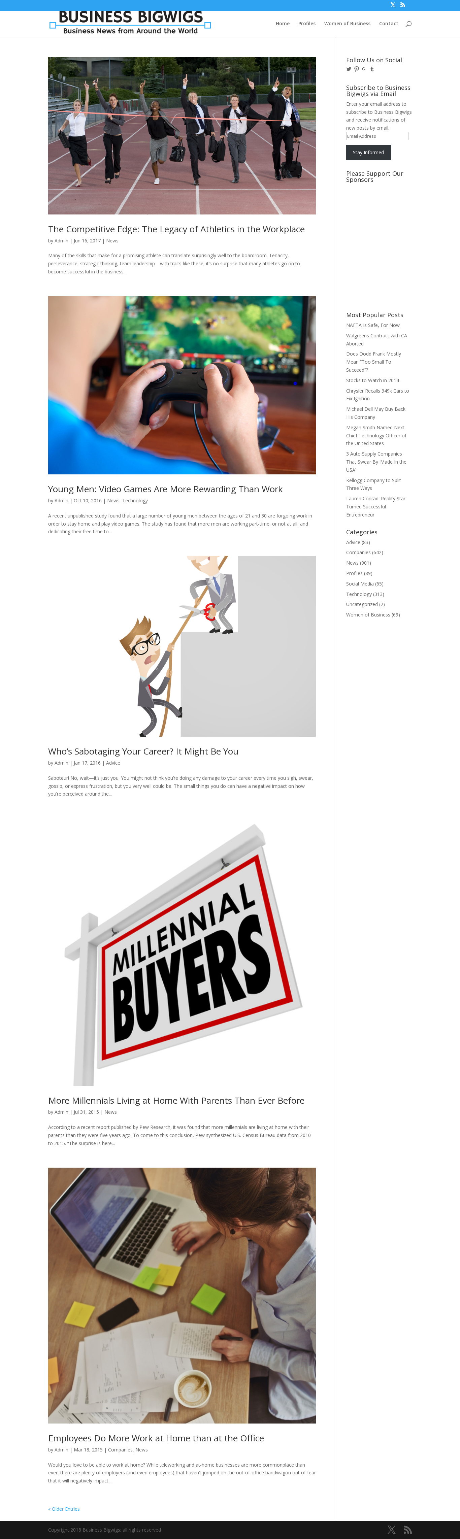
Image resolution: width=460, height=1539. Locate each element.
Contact (388, 24)
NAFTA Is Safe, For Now (373, 325)
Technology (135, 500)
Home (283, 24)
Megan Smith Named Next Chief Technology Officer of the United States (376, 435)
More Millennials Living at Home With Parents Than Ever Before (176, 1100)
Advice (113, 763)
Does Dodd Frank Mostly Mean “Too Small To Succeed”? (373, 361)
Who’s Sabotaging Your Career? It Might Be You (143, 751)
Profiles (307, 24)
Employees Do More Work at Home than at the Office (156, 1438)
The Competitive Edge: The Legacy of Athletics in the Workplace (176, 229)
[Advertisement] (376, 211)
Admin (61, 240)
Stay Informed (368, 152)
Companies (120, 1449)
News (112, 240)
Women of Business (347, 24)
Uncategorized (362, 604)
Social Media (360, 583)
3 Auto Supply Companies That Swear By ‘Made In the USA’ (376, 461)
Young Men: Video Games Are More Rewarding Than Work (165, 489)
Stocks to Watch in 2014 (372, 380)
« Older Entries (64, 1509)
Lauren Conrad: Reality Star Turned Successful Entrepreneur (375, 506)
